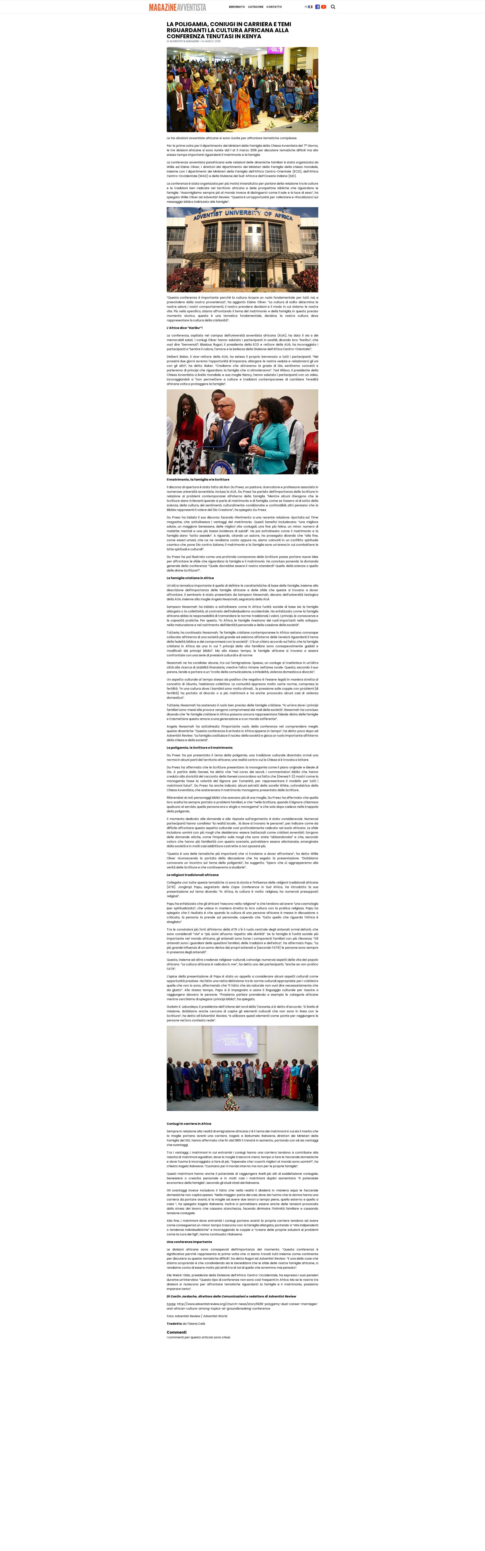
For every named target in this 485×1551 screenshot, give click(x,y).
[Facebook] (317, 7)
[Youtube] (324, 7)
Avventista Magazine (185, 41)
